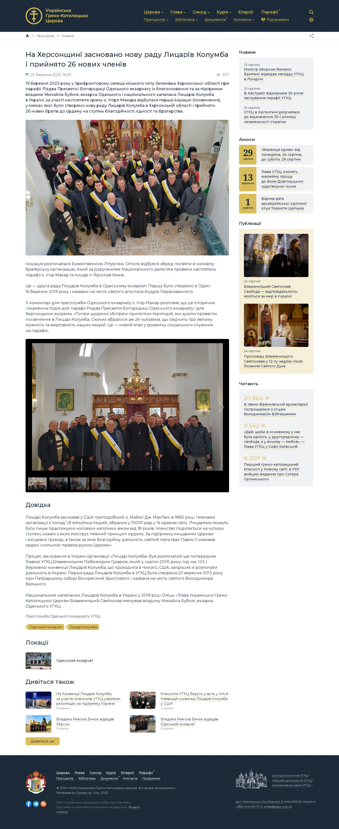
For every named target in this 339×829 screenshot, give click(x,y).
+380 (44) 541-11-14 (249, 806)
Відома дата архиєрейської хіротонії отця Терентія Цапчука (284, 203)
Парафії (146, 773)
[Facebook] (29, 804)
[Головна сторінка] (27, 36)
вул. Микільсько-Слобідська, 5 (259, 801)
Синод (95, 773)
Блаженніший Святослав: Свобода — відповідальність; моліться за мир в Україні (271, 291)
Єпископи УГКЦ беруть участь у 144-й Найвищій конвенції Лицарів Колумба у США (194, 699)
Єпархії (127, 773)
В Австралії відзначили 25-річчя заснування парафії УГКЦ (273, 95)
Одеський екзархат (46, 627)
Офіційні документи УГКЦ (292, 780)
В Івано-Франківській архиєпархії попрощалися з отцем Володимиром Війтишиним (276, 409)
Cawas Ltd (84, 792)
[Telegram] (36, 804)
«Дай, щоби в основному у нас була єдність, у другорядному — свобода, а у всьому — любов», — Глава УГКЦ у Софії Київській (274, 439)
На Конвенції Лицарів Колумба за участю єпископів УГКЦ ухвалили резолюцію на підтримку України (88, 699)
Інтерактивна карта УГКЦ (291, 785)
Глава (80, 773)
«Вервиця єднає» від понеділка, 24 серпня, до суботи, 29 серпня (281, 154)
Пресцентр (65, 778)
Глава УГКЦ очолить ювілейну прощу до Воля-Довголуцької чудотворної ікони (282, 179)
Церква (63, 773)
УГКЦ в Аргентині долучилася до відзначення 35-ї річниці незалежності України (272, 117)
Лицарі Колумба (83, 627)
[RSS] (43, 804)
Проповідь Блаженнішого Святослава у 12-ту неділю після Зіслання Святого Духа (273, 361)
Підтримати (151, 778)
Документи (109, 778)
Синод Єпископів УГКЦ (290, 775)
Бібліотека (87, 778)
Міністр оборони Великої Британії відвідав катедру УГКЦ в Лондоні (274, 74)
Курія (111, 773)
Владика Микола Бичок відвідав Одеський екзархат (189, 721)
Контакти (130, 778)
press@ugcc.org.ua (278, 806)
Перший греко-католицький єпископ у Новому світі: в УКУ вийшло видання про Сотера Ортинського (272, 471)
